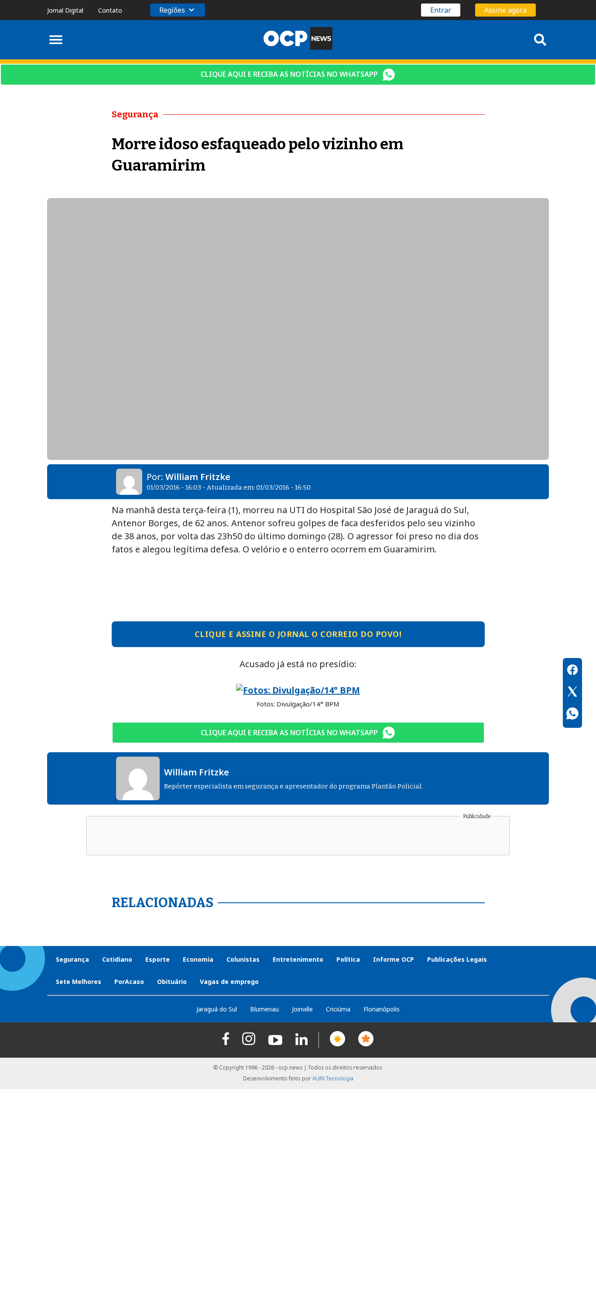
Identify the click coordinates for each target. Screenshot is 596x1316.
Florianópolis (381, 1009)
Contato (110, 10)
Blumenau (264, 1009)
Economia (198, 959)
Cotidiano (117, 959)
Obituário (172, 981)
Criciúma (338, 1009)
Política (348, 959)
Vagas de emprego (229, 981)
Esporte (157, 959)
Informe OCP (393, 959)
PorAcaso (129, 981)
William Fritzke (197, 477)
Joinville (302, 1009)
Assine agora (505, 10)
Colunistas (243, 959)
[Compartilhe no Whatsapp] (572, 715)
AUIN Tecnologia (332, 1078)
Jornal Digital (65, 10)
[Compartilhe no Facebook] (572, 671)
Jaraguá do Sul (216, 1009)
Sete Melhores (78, 981)
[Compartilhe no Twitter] (572, 693)
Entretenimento (298, 959)
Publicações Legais (457, 959)
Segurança (72, 959)
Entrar (440, 10)
